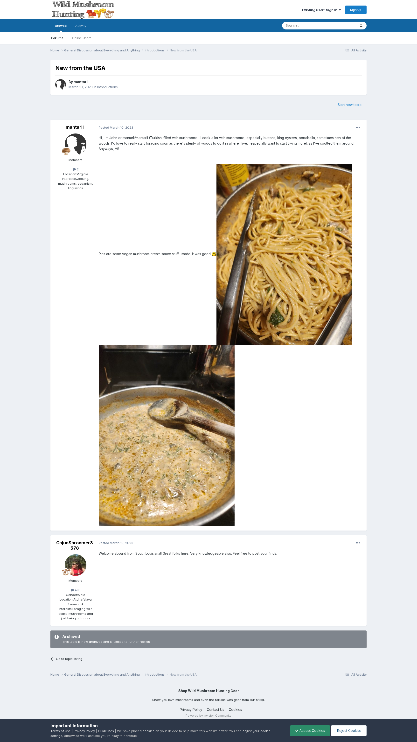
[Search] (361, 25)
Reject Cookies (348, 730)
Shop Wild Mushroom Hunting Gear (208, 691)
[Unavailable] (284, 254)
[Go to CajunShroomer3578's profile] (75, 565)
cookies (148, 731)
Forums (57, 38)
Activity (80, 26)
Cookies (235, 709)
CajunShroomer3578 (74, 545)
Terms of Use (60, 731)
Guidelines (106, 731)
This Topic (341, 25)
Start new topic (349, 105)
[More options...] (358, 127)
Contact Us (215, 709)
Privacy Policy (191, 709)
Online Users (81, 38)
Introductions (107, 87)
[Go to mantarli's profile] (60, 84)
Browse (61, 26)
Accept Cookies (312, 730)
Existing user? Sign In (320, 10)
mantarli (81, 82)
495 (77, 590)
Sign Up (355, 10)
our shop (257, 700)
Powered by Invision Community (208, 715)
